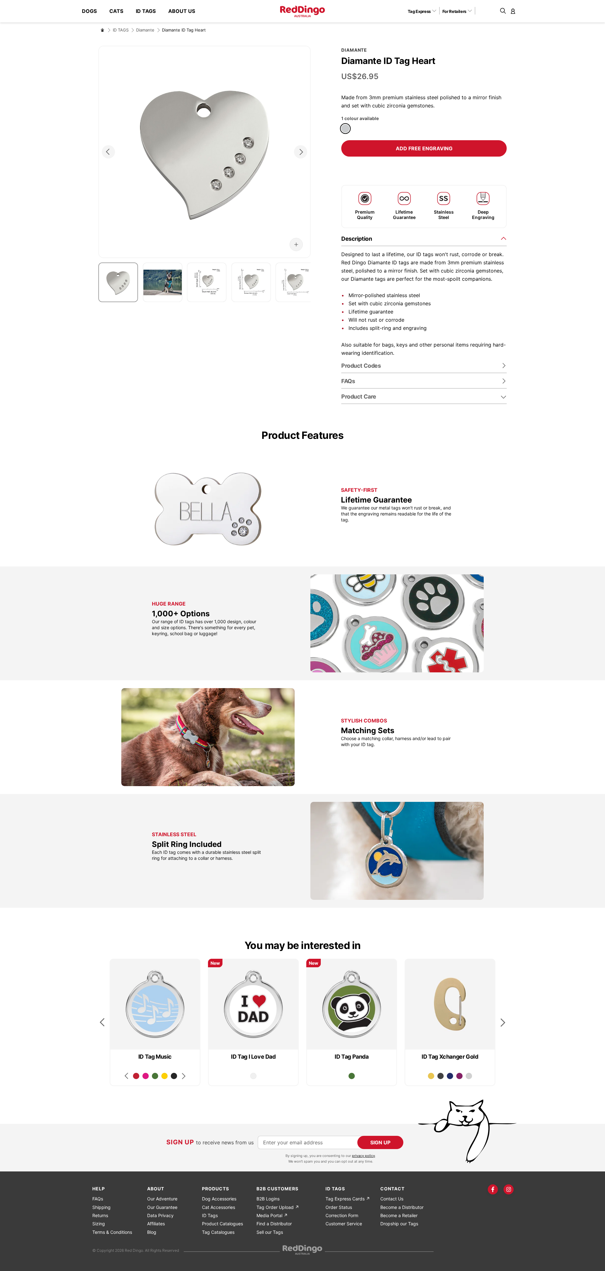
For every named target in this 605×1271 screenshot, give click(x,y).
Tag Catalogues (218, 1232)
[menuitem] (92, 11)
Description (356, 238)
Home (102, 30)
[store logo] (302, 11)
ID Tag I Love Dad (253, 1056)
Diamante (145, 29)
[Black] (174, 1076)
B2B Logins (267, 1198)
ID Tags (210, 1215)
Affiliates (156, 1223)
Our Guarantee (162, 1207)
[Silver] (469, 1076)
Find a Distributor (274, 1223)
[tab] (424, 238)
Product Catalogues (222, 1223)
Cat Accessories (218, 1207)
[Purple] (459, 1076)
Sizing (98, 1223)
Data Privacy (160, 1215)
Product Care (358, 396)
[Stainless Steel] (345, 128)
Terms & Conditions (112, 1232)
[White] (253, 1076)
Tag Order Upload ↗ (277, 1207)
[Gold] (431, 1076)
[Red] (136, 1076)
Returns (100, 1215)
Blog (151, 1232)
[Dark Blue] (450, 1076)
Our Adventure (162, 1198)
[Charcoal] (440, 1076)
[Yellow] (164, 1076)
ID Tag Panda (351, 1056)
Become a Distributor (402, 1207)
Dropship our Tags (399, 1223)
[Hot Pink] (145, 1076)
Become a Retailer (399, 1215)
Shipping (101, 1207)
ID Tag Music (155, 1056)
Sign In (513, 11)
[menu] (141, 11)
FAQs (97, 1198)
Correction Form (342, 1215)
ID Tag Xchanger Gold (450, 1056)
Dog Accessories (219, 1198)
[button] (424, 11)
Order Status (339, 1207)
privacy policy (363, 1155)
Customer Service (344, 1223)
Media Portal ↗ (272, 1215)
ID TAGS (121, 29)
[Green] (155, 1076)
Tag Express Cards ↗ (348, 1198)
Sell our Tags (269, 1232)
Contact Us (391, 1198)
